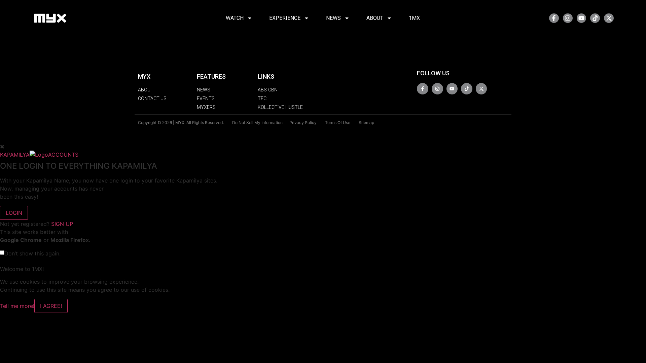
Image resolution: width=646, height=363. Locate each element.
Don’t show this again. (32, 253)
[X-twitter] (609, 18)
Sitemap (366, 122)
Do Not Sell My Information (257, 122)
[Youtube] (581, 18)
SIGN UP (62, 223)
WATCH (235, 18)
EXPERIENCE (284, 18)
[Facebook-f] (554, 18)
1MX (414, 18)
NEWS (333, 18)
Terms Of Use (337, 122)
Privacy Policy (303, 122)
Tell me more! (17, 305)
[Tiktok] (595, 18)
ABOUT (374, 18)
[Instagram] (568, 18)
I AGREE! (51, 305)
